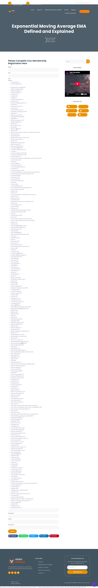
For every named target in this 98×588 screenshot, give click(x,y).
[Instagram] (85, 3)
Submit (12, 531)
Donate (66, 10)
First (9, 72)
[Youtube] (82, 3)
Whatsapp (72, 110)
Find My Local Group (70, 13)
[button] (88, 3)
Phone (10, 80)
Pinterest (84, 110)
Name (10, 67)
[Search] (88, 61)
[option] (35, 82)
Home (32, 10)
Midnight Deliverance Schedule (53, 10)
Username (11, 513)
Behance (84, 106)
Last (9, 78)
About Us (39, 10)
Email (10, 519)
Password (11, 524)
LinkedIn (83, 114)
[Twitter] (79, 3)
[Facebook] (76, 3)
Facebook (73, 106)
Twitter (73, 114)
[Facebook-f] (9, 572)
